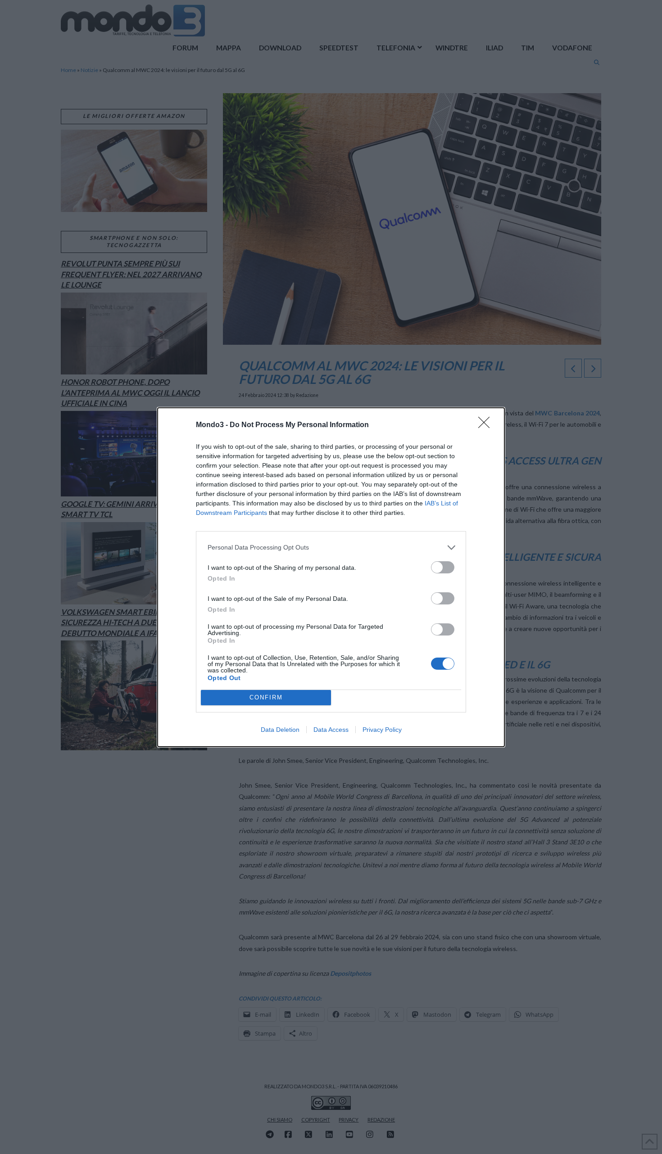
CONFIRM (266, 697)
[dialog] (331, 577)
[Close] (486, 425)
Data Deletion (280, 729)
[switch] (442, 567)
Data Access (331, 729)
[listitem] (331, 547)
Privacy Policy (382, 729)
